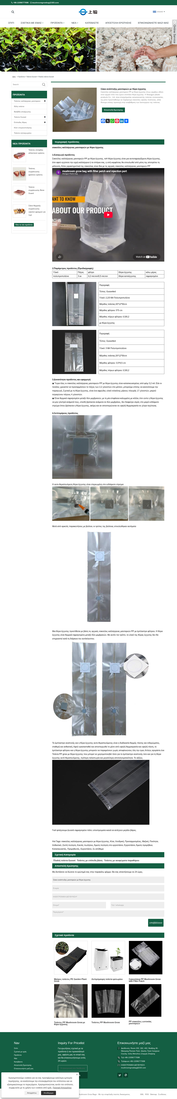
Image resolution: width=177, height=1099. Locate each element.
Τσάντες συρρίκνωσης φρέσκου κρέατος (36, 171)
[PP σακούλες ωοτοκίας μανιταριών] (145, 1000)
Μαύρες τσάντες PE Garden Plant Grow (70, 980)
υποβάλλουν (155, 922)
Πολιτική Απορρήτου (62, 1088)
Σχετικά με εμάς (31, 23)
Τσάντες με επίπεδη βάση (89, 860)
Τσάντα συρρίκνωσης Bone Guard (36, 190)
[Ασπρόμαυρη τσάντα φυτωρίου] (108, 957)
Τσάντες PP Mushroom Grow (105, 1022)
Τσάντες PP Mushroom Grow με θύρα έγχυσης (69, 1023)
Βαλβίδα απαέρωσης (22, 112)
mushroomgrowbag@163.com (45, 3)
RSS (147, 1094)
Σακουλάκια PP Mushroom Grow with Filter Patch (145, 980)
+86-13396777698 (21, 3)
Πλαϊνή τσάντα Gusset (46, 77)
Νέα (74, 23)
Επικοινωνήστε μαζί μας (153, 23)
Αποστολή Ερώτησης (118, 23)
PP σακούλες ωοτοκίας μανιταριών (140, 1022)
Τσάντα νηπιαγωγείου (22, 133)
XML (142, 1094)
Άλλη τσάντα (19, 106)
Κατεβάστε (92, 23)
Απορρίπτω (32, 1093)
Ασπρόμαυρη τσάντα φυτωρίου (107, 979)
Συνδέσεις (162, 1094)
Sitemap (153, 1094)
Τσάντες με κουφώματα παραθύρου (121, 860)
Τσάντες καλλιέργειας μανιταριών (27, 101)
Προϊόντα (57, 23)
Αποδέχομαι (48, 1093)
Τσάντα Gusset (31, 77)
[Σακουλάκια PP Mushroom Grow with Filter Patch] (145, 957)
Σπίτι (11, 23)
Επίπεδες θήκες (20, 122)
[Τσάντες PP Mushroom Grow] (108, 1001)
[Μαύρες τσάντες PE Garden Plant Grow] (71, 957)
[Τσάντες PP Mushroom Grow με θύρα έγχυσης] (71, 1001)
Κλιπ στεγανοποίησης (23, 128)
